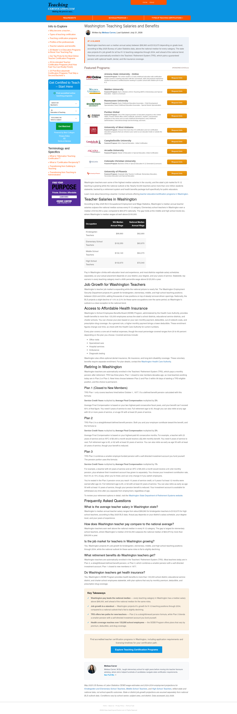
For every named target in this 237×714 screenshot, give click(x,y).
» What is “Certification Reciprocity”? (64, 162)
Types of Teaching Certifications (167, 18)
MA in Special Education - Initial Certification (133, 143)
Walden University (113, 89)
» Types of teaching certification (62, 34)
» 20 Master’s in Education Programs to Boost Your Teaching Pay (64, 51)
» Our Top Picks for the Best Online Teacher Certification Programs (63, 57)
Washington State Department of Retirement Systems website (156, 495)
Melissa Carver (109, 32)
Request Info (177, 78)
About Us (111, 706)
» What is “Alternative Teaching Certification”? (61, 157)
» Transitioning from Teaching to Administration (62, 173)
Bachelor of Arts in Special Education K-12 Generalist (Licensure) (140, 164)
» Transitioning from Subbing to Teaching (61, 167)
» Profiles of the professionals (61, 42)
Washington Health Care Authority (156, 361)
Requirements (69, 18)
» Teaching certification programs (62, 38)
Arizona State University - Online (121, 74)
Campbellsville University (117, 140)
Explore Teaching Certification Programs (136, 649)
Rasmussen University (116, 100)
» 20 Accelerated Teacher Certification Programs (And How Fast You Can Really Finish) (62, 64)
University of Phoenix (115, 171)
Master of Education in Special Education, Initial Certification (138, 153)
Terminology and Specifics (58, 150)
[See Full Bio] (115, 674)
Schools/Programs (118, 18)
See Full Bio (109, 675)
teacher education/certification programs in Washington (164, 193)
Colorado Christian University (120, 161)
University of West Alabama (118, 127)
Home (105, 706)
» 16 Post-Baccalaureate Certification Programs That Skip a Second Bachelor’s (63, 73)
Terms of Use (130, 706)
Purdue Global (111, 112)
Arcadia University (114, 150)
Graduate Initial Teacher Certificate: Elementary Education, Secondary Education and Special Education (130, 175)
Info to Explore (57, 26)
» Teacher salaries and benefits (61, 46)
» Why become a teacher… (60, 31)
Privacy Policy (120, 706)
